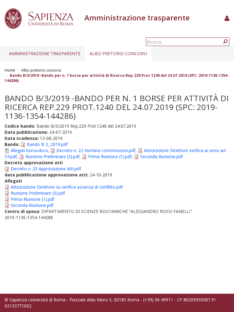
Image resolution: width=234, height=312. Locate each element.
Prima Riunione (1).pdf (110, 156)
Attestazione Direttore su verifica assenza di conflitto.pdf (67, 187)
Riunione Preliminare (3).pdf (52, 156)
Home (10, 70)
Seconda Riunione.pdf (161, 156)
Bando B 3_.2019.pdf (47, 144)
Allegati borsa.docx (29, 150)
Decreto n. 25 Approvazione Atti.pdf (46, 169)
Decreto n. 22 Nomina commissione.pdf (95, 150)
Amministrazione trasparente (44, 53)
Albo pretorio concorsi (118, 53)
